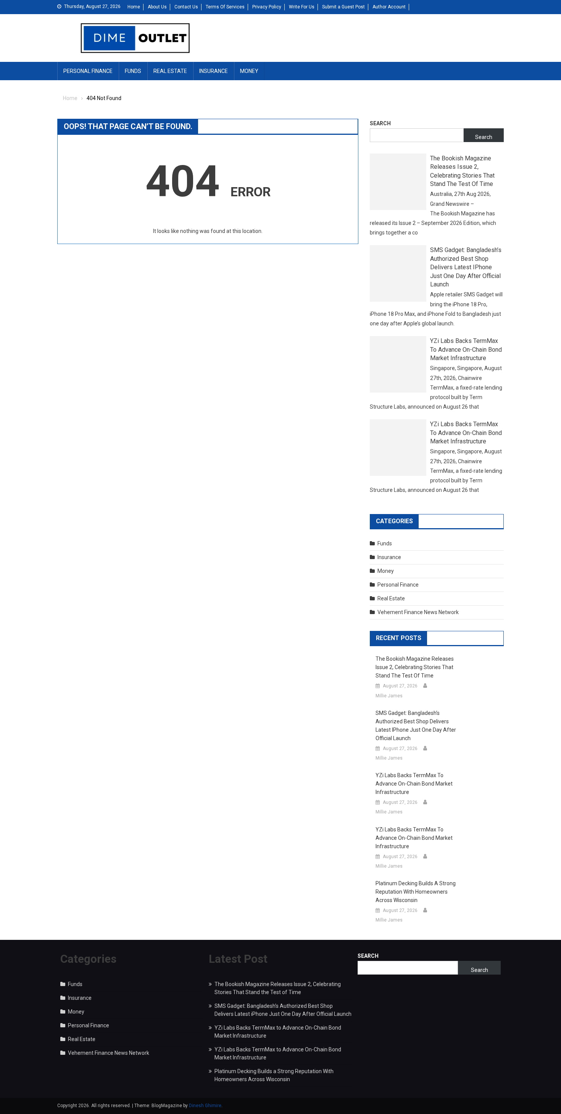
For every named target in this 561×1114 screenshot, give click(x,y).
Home (133, 7)
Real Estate (170, 71)
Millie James (389, 695)
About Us (157, 7)
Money (249, 71)
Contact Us (186, 7)
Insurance (213, 71)
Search (380, 123)
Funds (133, 71)
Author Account (389, 7)
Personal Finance (88, 71)
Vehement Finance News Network (418, 612)
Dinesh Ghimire (205, 1105)
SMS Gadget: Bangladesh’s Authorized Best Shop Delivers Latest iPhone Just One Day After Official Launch (465, 267)
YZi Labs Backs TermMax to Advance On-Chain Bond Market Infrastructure (466, 349)
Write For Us (301, 7)
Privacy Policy (266, 7)
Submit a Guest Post (343, 7)
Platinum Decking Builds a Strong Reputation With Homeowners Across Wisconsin (416, 891)
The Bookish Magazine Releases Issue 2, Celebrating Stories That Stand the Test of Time (462, 171)
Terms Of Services (225, 7)
